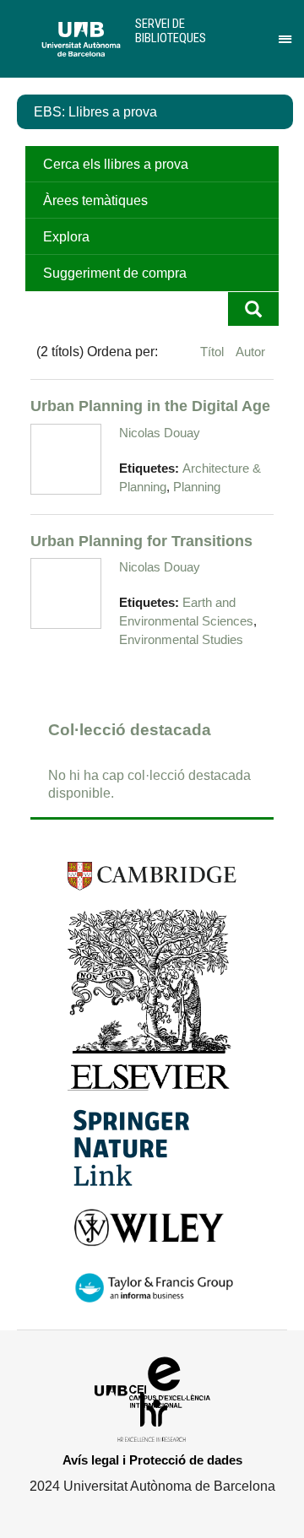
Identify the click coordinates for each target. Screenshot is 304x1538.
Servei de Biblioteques (170, 31)
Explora (66, 237)
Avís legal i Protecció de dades (152, 1460)
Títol (213, 351)
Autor (250, 351)
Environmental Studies (181, 640)
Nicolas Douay (159, 432)
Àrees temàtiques (95, 200)
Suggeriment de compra (115, 273)
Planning (196, 487)
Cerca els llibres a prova (115, 164)
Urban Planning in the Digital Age (150, 405)
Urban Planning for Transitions (141, 541)
